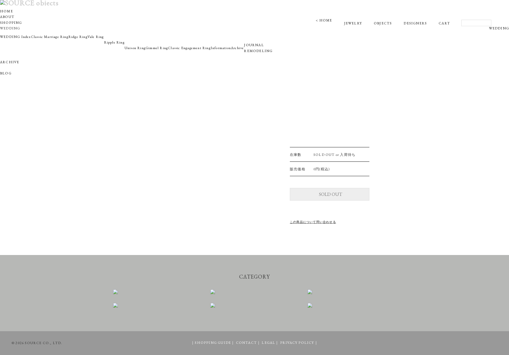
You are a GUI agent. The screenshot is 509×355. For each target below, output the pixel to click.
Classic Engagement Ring (189, 48)
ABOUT (7, 16)
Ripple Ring (114, 42)
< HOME (324, 20)
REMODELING (258, 51)
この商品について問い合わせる (313, 222)
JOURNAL (254, 45)
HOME (6, 11)
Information (221, 48)
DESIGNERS (415, 23)
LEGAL (268, 342)
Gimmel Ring (157, 48)
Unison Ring (135, 48)
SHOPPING (11, 22)
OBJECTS (383, 23)
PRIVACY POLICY (297, 342)
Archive (237, 48)
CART (444, 23)
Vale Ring (95, 36)
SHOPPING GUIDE (213, 342)
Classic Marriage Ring (49, 36)
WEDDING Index (15, 36)
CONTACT (246, 342)
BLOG (5, 73)
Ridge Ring (77, 36)
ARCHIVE (9, 62)
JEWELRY (353, 23)
